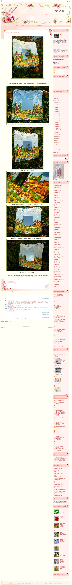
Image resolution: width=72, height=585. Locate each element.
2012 (55, 96)
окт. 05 (57, 128)
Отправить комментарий (6, 321)
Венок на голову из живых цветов (63, 533)
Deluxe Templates (60, 583)
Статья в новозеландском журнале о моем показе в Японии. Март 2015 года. (60, 459)
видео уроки (58, 205)
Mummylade (57, 358)
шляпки (57, 284)
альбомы (57, 187)
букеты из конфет (59, 194)
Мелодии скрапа (58, 341)
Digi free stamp (58, 473)
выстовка (57, 207)
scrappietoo (57, 367)
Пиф (56, 242)
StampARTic (58, 436)
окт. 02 (57, 132)
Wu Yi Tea (48, 583)
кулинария (57, 227)
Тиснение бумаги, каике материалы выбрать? (62, 511)
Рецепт (57, 254)
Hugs (56, 433)
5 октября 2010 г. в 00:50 (45, 298)
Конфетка (57, 222)
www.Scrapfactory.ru (59, 346)
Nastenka (7, 298)
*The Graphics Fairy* (59, 353)
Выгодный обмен (59, 294)
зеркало (16, 283)
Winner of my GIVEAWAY (60, 423)
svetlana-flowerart (59, 457)
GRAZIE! (57, 418)
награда (57, 235)
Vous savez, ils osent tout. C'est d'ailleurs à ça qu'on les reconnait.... (60, 413)
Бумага (57, 195)
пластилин (57, 244)
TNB (51, 583)
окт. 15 (57, 118)
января (56, 149)
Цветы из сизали (57, 530)
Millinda (59, 10)
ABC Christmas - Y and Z (63, 360)
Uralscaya (7, 317)
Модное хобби (58, 310)
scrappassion (58, 405)
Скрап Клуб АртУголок (60, 319)
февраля (57, 147)
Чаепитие (57, 281)
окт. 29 (57, 109)
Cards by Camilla (58, 422)
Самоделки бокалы (59, 482)
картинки (57, 217)
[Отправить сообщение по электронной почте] (12, 291)
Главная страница (26, 326)
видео (56, 204)
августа (57, 136)
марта (56, 146)
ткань (56, 269)
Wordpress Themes (40, 583)
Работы (22, 25)
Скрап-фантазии (58, 333)
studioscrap (57, 305)
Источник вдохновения (60, 339)
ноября (56, 104)
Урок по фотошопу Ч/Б (60, 489)
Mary (6, 314)
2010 (55, 100)
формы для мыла (59, 274)
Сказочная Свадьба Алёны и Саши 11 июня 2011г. (63, 554)
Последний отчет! (58, 330)
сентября (57, 134)
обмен (56, 239)
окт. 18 (57, 116)
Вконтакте (39, 25)
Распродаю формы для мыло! (62, 567)
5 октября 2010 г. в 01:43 (45, 309)
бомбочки (57, 190)
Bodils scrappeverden (59, 441)
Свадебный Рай (58, 256)
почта (56, 249)
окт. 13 (57, 122)
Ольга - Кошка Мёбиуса (9, 313)
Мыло (56, 232)
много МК (57, 481)
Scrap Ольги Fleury (59, 315)
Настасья (7, 310)
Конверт (57, 219)
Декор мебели (58, 210)
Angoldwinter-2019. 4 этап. (63, 388)
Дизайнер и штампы (59, 475)
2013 (55, 95)
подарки (57, 246)
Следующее (3, 327)
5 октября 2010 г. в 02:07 (45, 312)
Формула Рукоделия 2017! (60, 316)
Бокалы (57, 188)
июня (56, 140)
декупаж (13, 283)
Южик (56, 385)
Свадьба (57, 257)
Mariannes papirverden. (60, 426)
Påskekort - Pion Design (59, 427)
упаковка (57, 271)
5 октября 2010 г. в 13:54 (45, 319)
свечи (56, 259)
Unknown (7, 306)
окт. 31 (57, 107)
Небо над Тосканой (12, 32)
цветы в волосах (59, 279)
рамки (56, 252)
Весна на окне (58, 200)
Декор (56, 209)
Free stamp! (57, 471)
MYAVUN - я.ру (58, 343)
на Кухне (28, 25)
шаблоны (57, 282)
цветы (56, 277)
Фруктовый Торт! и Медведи (62, 547)
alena (6, 308)
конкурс (57, 220)
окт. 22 (57, 113)
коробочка (57, 224)
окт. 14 (57, 120)
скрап (56, 261)
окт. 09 (57, 124)
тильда (57, 267)
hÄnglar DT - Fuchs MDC (60, 402)
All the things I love (59, 376)
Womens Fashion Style (28, 583)
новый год (57, 237)
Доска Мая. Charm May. (59, 311)
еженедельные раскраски (60, 470)
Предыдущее (50, 327)
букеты (57, 192)
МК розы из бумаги (59, 476)
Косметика (57, 225)
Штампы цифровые (59, 487)
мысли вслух (58, 234)
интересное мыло (59, 486)
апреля (57, 144)
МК (33, 25)
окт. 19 (57, 115)
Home (17, 25)
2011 (55, 98)
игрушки (57, 215)
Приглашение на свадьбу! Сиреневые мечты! (62, 541)
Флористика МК (58, 468)
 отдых (58, 185)
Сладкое (57, 262)
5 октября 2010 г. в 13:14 (45, 317)
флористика (58, 272)
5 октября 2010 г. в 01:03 (45, 300)
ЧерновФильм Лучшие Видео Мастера (60, 492)
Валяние (57, 199)
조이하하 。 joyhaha (59, 299)
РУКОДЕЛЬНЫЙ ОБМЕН (60, 329)
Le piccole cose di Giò (59, 417)
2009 (55, 152)
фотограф (57, 276)
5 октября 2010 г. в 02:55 (45, 314)
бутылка (57, 197)
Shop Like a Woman (20, 583)
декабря (57, 102)
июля (56, 138)
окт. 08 (57, 126)
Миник (56, 229)
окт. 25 (57, 111)
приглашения (58, 251)
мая (56, 142)
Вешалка (57, 202)
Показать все (66, 394)
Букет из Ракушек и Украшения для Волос (62, 561)
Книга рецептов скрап (59, 484)
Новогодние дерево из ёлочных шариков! (62, 525)
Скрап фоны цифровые (60, 493)
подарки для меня (59, 247)
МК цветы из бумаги (62, 517)
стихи (56, 264)
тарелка (57, 266)
